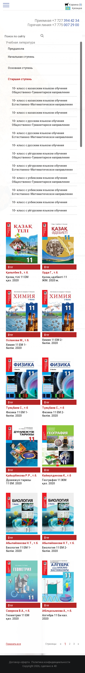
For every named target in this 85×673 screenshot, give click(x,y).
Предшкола (16, 48)
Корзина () (75, 4)
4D (55, 666)
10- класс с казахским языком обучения (39, 112)
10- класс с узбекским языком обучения (39, 202)
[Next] (78, 644)
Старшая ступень (20, 79)
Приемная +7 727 (57, 20)
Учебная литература (20, 42)
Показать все (13, 644)
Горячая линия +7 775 (53, 25)
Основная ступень (20, 67)
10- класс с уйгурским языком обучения (39, 210)
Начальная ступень (21, 56)
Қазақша (77, 8)
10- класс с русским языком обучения (38, 145)
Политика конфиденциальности (50, 662)
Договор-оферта (19, 662)
